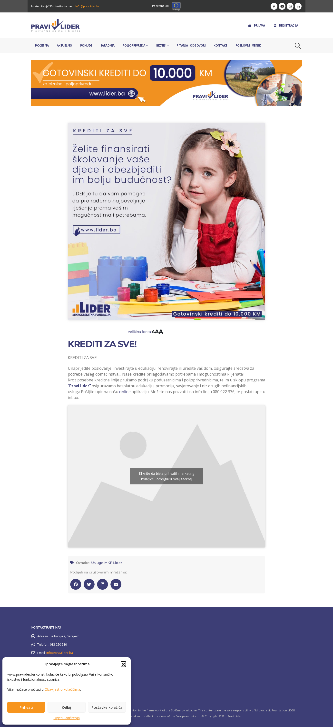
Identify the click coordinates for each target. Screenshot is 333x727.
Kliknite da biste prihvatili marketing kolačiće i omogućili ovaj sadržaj (166, 476)
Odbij (66, 707)
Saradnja (107, 45)
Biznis (161, 45)
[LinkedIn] (298, 6)
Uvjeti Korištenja (67, 718)
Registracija (288, 25)
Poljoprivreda (134, 45)
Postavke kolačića (106, 707)
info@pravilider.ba (87, 6)
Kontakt (220, 45)
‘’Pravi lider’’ (79, 385)
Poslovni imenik (248, 45)
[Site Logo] (55, 25)
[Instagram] (290, 6)
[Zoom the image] (166, 63)
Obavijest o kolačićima (62, 689)
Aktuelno (64, 45)
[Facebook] (274, 6)
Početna (42, 45)
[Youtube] (282, 6)
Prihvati (26, 707)
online (125, 391)
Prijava (259, 25)
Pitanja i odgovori (191, 45)
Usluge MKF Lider (106, 563)
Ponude (86, 45)
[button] (123, 663)
